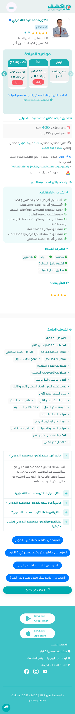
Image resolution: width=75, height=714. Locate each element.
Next (4, 74)
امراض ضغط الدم (56, 359)
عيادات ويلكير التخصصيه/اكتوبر (50, 183)
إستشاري (40, 27)
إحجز (38, 82)
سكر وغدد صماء (52, 148)
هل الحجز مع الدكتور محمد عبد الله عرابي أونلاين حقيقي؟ (34, 524)
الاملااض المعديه (25, 408)
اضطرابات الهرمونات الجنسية (49, 373)
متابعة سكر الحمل (55, 408)
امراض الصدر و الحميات (53, 428)
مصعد (60, 257)
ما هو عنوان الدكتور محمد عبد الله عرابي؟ (38, 493)
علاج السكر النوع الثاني (53, 401)
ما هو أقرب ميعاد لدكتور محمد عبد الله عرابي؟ (35, 456)
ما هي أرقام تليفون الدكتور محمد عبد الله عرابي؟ (33, 503)
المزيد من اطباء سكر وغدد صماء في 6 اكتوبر (37, 553)
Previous (71, 74)
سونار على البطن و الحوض (51, 421)
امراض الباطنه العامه (54, 415)
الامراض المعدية (56, 338)
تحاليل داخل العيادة (52, 270)
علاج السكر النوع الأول (53, 394)
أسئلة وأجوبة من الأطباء (54, 652)
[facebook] (28, 672)
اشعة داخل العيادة (52, 264)
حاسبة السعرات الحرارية (54, 665)
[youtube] (46, 672)
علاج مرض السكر (20, 401)
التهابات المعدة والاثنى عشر (49, 345)
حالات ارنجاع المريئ (55, 442)
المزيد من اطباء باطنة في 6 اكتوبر (37, 540)
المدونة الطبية (59, 645)
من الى (38, 77)
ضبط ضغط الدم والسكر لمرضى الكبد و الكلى (39, 387)
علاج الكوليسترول (26, 359)
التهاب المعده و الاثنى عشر (50, 435)
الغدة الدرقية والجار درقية (51, 380)
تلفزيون (28, 257)
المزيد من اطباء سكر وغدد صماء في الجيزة (37, 578)
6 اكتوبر (24, 143)
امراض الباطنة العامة (54, 352)
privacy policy (37, 701)
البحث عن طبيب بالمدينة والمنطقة (48, 659)
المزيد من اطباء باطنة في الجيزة (37, 565)
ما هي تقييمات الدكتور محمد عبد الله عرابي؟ (36, 512)
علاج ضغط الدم (21, 428)
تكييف (44, 257)
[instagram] (37, 672)
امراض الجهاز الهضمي (19, 352)
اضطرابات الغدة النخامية (52, 366)
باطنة (37, 143)
